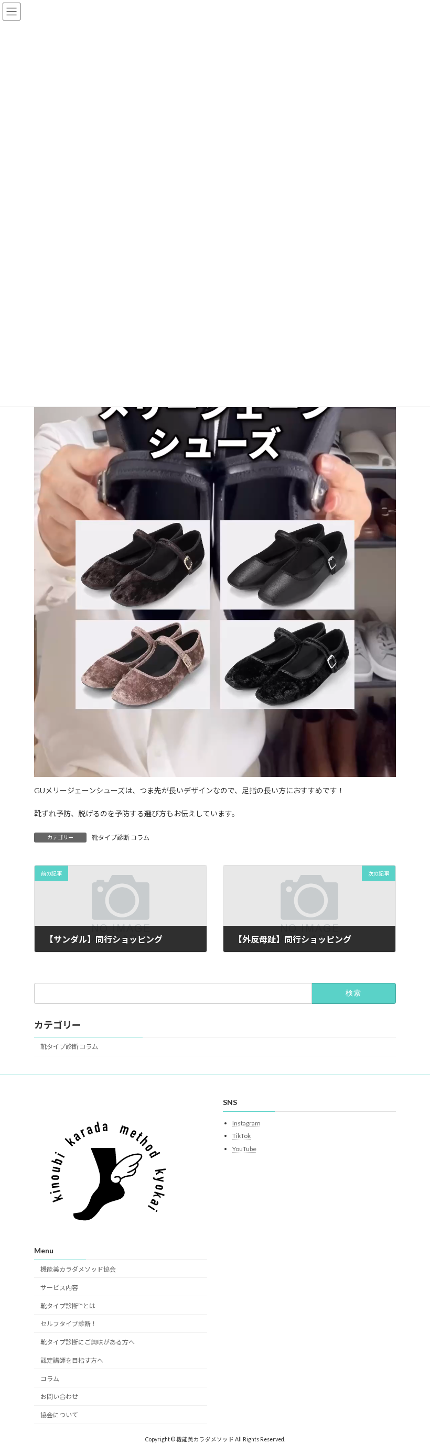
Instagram (246, 1122)
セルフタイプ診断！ (68, 1324)
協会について (59, 1415)
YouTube (244, 1149)
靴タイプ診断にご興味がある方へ (87, 1342)
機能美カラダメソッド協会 (78, 1269)
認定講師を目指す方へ (71, 1360)
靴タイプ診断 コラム (120, 837)
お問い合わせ (59, 1397)
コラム (49, 1378)
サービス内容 (59, 1288)
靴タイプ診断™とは (67, 1305)
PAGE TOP (410, 1400)
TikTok (241, 1136)
